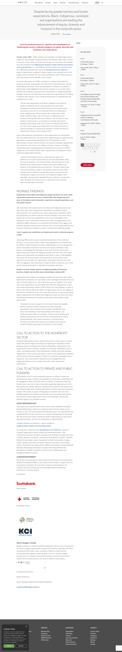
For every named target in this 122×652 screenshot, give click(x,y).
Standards (44, 633)
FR (102, 2)
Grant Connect (45, 635)
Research (63, 2)
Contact (93, 627)
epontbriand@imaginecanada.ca (28, 587)
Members (85, 2)
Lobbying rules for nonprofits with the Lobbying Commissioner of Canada (90, 118)
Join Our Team (94, 631)
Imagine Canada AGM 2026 (90, 134)
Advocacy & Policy (72, 638)
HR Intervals (45, 640)
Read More (14, 642)
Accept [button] (9, 646)
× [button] (26, 626)
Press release (67, 34)
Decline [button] (21, 646)
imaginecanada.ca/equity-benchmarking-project (34, 426)
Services (48, 2)
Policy (55, 2)
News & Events (70, 642)
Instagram (93, 635)
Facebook (93, 638)
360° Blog (69, 633)
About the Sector (74, 2)
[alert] (15, 637)
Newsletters (70, 631)
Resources (70, 627)
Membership (45, 631)
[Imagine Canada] (22, 3)
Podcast (68, 635)
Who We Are (39, 2)
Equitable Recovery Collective (56, 70)
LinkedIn (93, 633)
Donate (92, 644)
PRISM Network (46, 638)
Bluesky (92, 640)
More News (87, 165)
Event (82, 58)
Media (92, 642)
